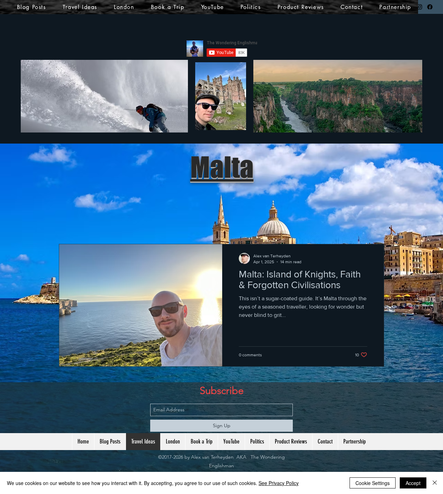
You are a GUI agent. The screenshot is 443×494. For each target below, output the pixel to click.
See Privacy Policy (279, 482)
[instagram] (419, 6)
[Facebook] (429, 6)
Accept (413, 482)
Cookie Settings (372, 482)
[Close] (435, 482)
